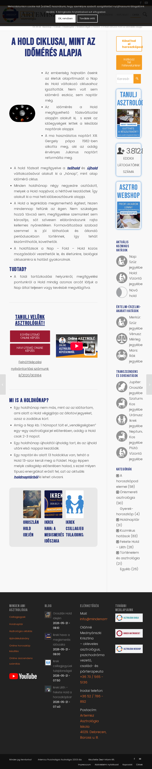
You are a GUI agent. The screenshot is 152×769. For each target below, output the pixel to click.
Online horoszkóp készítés (19, 648)
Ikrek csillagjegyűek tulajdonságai (78, 528)
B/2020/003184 (30, 375)
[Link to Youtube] (140, 759)
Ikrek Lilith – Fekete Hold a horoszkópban (62, 692)
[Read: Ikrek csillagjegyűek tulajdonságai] (48, 662)
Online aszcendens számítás (21, 661)
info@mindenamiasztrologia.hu (106, 619)
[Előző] (17, 510)
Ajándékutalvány (19, 638)
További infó (87, 18)
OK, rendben (65, 18)
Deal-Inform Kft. (107, 759)
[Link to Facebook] (134, 759)
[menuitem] (84, 764)
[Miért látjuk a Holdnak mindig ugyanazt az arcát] (3, 384)
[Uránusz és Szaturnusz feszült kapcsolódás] (149, 384)
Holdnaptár (129, 519)
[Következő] (89, 510)
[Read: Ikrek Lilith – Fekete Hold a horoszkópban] (48, 689)
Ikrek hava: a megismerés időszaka (61, 639)
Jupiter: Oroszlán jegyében (137, 387)
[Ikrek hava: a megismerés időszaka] (53, 504)
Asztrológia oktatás (20, 631)
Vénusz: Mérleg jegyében (137, 339)
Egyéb (125, 569)
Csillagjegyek (17, 617)
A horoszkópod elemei (127, 481)
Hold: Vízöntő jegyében (137, 278)
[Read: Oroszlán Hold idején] (48, 614)
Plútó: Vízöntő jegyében (137, 453)
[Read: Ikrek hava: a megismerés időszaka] (48, 636)
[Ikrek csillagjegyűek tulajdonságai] (75, 504)
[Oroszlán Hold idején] (32, 504)
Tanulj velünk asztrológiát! (30, 320)
